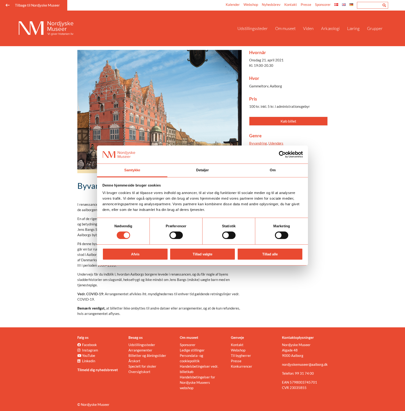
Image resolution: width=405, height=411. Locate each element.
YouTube (88, 355)
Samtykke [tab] (132, 170)
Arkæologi (330, 28)
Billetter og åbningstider (147, 355)
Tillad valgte (202, 254)
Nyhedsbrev (271, 4)
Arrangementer (140, 350)
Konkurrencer (241, 366)
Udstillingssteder (252, 28)
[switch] (176, 235)
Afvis (135, 254)
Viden (308, 28)
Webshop (251, 4)
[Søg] (384, 5)
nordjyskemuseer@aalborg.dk (305, 364)
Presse (306, 4)
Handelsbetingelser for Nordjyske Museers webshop (197, 382)
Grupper (374, 28)
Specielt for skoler (142, 366)
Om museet (285, 28)
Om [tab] (273, 170)
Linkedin (88, 361)
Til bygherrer (241, 355)
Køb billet (288, 121)
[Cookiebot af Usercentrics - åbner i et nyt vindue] (282, 154)
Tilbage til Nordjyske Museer (37, 5)
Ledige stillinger (192, 350)
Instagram (90, 350)
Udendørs (275, 143)
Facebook (89, 345)
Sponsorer (323, 4)
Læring (353, 28)
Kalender (233, 4)
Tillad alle (270, 254)
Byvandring (258, 143)
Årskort (134, 361)
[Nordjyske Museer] (126, 28)
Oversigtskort (139, 372)
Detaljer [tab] (202, 170)
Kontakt (290, 4)
